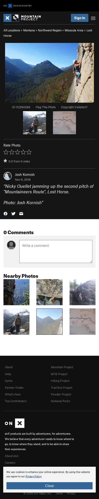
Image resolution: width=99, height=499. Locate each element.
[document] (49, 479)
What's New (13, 394)
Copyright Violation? (74, 107)
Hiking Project (60, 380)
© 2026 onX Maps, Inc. (37, 493)
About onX (12, 456)
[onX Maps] (14, 427)
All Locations (11, 30)
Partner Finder (14, 387)
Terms (59, 493)
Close (49, 486)
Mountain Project (62, 367)
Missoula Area (74, 30)
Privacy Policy (33, 476)
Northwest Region (49, 30)
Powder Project (61, 394)
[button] (5, 213)
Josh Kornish (25, 174)
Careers (10, 462)
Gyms (8, 380)
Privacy (71, 493)
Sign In (79, 18)
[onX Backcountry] (17, 6)
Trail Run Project (61, 387)
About (9, 367)
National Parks (60, 401)
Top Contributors (16, 401)
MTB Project (59, 374)
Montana (29, 30)
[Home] (24, 18)
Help (8, 374)
